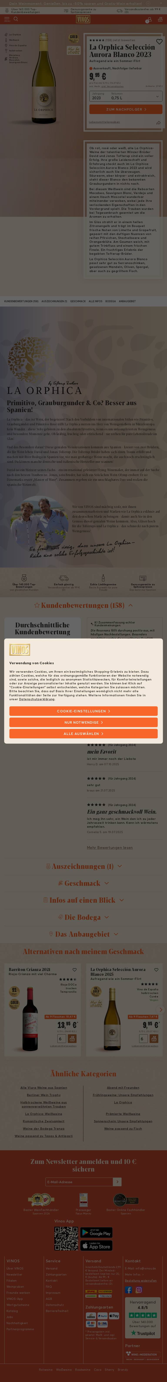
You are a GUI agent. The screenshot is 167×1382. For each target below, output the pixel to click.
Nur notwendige (82, 722)
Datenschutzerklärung (37, 699)
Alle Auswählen (81, 733)
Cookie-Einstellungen (81, 711)
